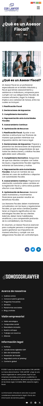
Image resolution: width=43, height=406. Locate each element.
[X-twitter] (40, 403)
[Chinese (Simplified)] (32, 3)
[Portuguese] (37, 3)
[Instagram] (31, 403)
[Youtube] (27, 403)
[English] (34, 3)
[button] (27, 249)
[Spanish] (40, 3)
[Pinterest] (35, 403)
